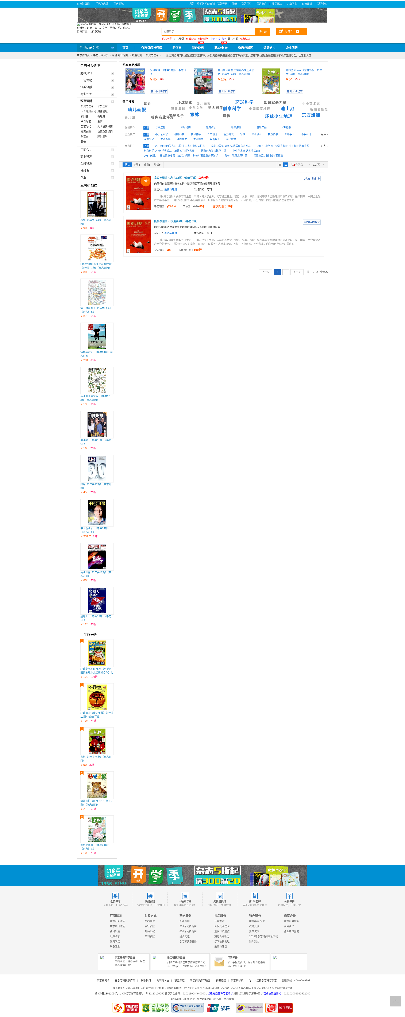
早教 (242, 134)
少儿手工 (289, 134)
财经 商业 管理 (120, 55)
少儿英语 (179, 39)
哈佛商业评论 (162, 117)
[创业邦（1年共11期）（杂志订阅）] (97, 424)
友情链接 (221, 980)
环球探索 (185, 102)
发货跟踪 (277, 3)
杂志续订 (307, 3)
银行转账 (150, 926)
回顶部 (395, 1001)
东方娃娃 (311, 115)
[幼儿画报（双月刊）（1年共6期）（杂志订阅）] (97, 785)
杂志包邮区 (245, 47)
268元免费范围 (188, 926)
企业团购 (292, 3)
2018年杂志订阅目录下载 (263, 936)
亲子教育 (231, 139)
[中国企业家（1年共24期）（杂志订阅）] (97, 512)
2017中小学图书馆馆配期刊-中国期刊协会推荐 (283, 146)
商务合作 (289, 926)
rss (212, 988)
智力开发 (229, 134)
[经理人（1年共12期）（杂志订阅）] (97, 600)
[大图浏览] (279, 164)
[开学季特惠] (202, 875)
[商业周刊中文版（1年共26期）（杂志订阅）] (97, 380)
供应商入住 (162, 980)
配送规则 (185, 921)
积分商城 (118, 3)
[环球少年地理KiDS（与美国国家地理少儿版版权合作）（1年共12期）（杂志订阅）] (97, 653)
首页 (125, 47)
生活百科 (165, 139)
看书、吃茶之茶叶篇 (235, 155)
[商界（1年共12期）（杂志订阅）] (97, 204)
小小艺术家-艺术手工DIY (246, 150)
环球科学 (244, 102)
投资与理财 (152, 55)
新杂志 (177, 47)
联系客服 (115, 946)
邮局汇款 (150, 931)
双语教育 (215, 139)
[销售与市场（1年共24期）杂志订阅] (97, 336)
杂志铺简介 (103, 980)
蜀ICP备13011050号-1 (108, 993)
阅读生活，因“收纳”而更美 (268, 155)
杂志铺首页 (83, 55)
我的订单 (246, 3)
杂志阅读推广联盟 (200, 980)
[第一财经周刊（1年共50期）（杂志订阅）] (97, 292)
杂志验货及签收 (188, 941)
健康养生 (182, 139)
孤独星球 (178, 108)
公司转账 (150, 936)
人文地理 (212, 134)
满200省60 (221, 47)
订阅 (217, 988)
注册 (234, 3)
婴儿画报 (233, 39)
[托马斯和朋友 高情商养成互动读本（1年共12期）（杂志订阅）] (203, 81)
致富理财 (137, 55)
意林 (194, 114)
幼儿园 (130, 117)
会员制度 (115, 931)
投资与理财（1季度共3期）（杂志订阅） (176, 221)
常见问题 (115, 941)
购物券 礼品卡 (257, 921)
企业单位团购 (291, 931)
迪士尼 (288, 108)
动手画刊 (306, 134)
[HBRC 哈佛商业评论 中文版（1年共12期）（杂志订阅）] (97, 248)
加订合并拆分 (222, 936)
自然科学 (273, 134)
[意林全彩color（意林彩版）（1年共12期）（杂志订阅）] (270, 81)
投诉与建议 (220, 946)
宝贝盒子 (176, 116)
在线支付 (150, 921)
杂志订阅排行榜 (151, 47)
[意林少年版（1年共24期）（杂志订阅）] (97, 829)
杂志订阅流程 (117, 921)
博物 (226, 116)
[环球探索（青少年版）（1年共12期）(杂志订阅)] (97, 697)
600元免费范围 (188, 931)
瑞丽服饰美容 (321, 109)
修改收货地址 (222, 941)
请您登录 (222, 3)
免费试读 (254, 931)
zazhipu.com (204, 999)
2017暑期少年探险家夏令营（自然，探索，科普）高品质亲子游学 (181, 155)
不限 (146, 127)
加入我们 (254, 941)
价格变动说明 (222, 926)
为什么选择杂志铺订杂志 (263, 980)
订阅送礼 (269, 47)
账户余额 (115, 936)
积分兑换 (254, 926)
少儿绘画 (256, 134)
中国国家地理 (260, 108)
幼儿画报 (137, 109)
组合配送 (185, 936)
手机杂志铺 (102, 3)
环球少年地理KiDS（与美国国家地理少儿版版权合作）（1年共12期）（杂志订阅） (96, 672)
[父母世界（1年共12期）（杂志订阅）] (135, 81)
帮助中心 (322, 3)
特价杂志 (198, 47)
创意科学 (232, 108)
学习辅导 (196, 134)
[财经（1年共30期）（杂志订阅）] (97, 468)
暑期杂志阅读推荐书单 (213, 150)
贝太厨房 (215, 108)
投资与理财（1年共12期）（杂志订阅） (181, 177)
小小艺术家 (311, 103)
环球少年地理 (279, 116)
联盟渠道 (179, 980)
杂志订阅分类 (100, 55)
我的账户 (261, 3)
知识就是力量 (275, 102)
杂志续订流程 (117, 926)
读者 (147, 103)
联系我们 (146, 980)
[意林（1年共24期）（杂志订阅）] (97, 741)
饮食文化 (149, 139)
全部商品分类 (89, 47)
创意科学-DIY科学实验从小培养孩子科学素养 (169, 150)
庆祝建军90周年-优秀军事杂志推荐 (231, 146)
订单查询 (219, 921)
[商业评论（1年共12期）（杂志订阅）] (97, 556)
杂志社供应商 (291, 921)
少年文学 (196, 107)
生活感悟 (198, 139)
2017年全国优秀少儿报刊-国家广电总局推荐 (180, 146)
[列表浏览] (285, 164)
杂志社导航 (237, 980)
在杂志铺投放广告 (125, 980)
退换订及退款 (222, 931)
